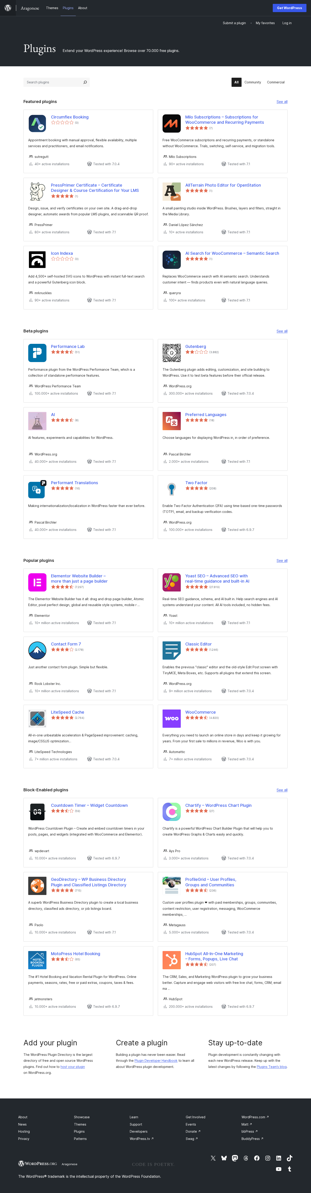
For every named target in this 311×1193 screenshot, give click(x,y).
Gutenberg (195, 346)
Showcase (82, 1117)
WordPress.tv (142, 1139)
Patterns (80, 1139)
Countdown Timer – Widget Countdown (89, 805)
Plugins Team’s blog (272, 1067)
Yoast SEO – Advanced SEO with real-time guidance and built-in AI (217, 578)
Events (191, 1124)
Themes (80, 1124)
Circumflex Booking (70, 117)
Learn (134, 1117)
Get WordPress (289, 8)
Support (136, 1124)
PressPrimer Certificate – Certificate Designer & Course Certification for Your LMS (95, 188)
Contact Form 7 (66, 644)
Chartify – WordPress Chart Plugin (218, 805)
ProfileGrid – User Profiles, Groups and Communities (210, 882)
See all (282, 102)
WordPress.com (255, 1117)
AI (53, 414)
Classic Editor (198, 644)
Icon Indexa (62, 253)
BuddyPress (253, 1139)
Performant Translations (74, 482)
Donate (193, 1131)
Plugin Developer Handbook (156, 1060)
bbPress (250, 1131)
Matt (247, 1124)
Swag (192, 1139)
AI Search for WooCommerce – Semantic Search (232, 253)
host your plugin (73, 1067)
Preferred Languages (206, 414)
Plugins (79, 1131)
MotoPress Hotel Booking (75, 953)
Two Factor (196, 482)
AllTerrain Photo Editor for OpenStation (223, 185)
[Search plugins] (85, 82)
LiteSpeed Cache (67, 712)
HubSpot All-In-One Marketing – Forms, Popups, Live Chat (214, 956)
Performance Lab (68, 346)
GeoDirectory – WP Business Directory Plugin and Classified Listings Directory (88, 882)
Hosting (24, 1131)
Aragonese (69, 1164)
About (22, 1117)
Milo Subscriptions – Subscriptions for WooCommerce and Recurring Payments (224, 120)
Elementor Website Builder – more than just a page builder (79, 578)
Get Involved (195, 1117)
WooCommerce (200, 712)
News (22, 1124)
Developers (139, 1131)
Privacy (23, 1139)
